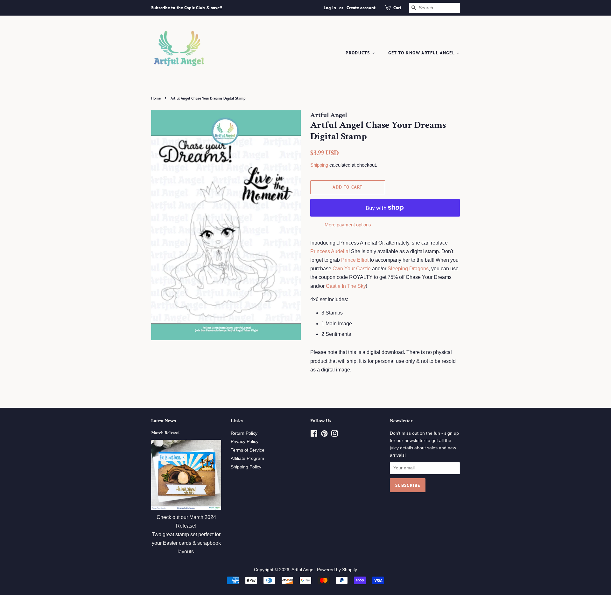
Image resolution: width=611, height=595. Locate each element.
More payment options (348, 224)
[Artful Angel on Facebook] (314, 434)
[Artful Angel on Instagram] (334, 434)
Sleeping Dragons (408, 268)
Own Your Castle (352, 268)
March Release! (165, 433)
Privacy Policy (244, 441)
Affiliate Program (247, 458)
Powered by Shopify (337, 569)
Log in (330, 7)
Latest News (163, 421)
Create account (361, 7)
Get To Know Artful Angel (422, 53)
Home (156, 98)
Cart (397, 7)
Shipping (319, 165)
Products (359, 53)
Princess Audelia (329, 251)
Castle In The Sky (346, 286)
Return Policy (244, 433)
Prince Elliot (355, 260)
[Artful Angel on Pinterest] (324, 434)
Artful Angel (302, 569)
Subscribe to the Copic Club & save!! (186, 7)
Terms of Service (247, 450)
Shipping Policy (246, 467)
